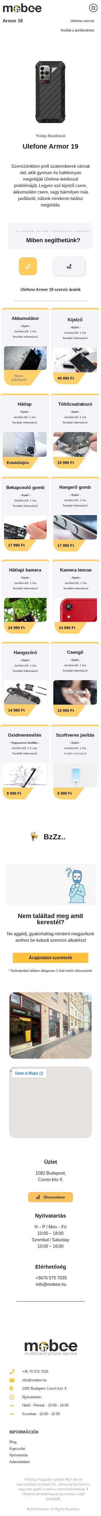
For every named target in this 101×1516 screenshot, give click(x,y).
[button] (25, 378)
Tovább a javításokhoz (77, 30)
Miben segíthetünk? (53, 240)
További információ (25, 336)
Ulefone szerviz (82, 21)
